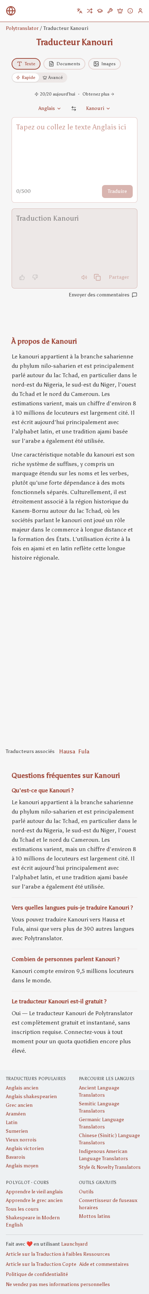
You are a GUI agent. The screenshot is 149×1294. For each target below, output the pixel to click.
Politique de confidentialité (37, 1274)
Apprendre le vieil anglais (34, 1192)
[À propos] (130, 11)
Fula (83, 751)
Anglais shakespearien (31, 1096)
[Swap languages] (74, 109)
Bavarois (15, 1157)
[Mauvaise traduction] (35, 277)
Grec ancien (19, 1105)
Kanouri (95, 108)
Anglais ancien (22, 1088)
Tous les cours (22, 1209)
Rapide (28, 77)
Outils (86, 1192)
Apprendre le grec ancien (34, 1200)
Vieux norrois (21, 1140)
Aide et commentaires (104, 1264)
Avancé (55, 77)
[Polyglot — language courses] (100, 11)
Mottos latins (94, 1216)
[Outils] (110, 11)
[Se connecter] (140, 11)
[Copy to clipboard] (97, 277)
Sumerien (17, 1131)
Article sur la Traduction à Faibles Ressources (58, 1254)
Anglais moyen (22, 1166)
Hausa (67, 751)
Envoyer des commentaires (99, 295)
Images (108, 63)
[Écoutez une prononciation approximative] (84, 277)
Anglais (46, 108)
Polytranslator (22, 28)
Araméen (16, 1114)
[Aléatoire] (90, 11)
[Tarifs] (120, 11)
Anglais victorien (25, 1148)
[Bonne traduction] (22, 277)
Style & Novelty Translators (110, 1167)
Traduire (117, 191)
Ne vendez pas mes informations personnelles (58, 1284)
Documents (68, 63)
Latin (11, 1122)
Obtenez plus (96, 94)
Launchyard (74, 1244)
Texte (30, 63)
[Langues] (79, 11)
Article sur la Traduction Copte (41, 1264)
